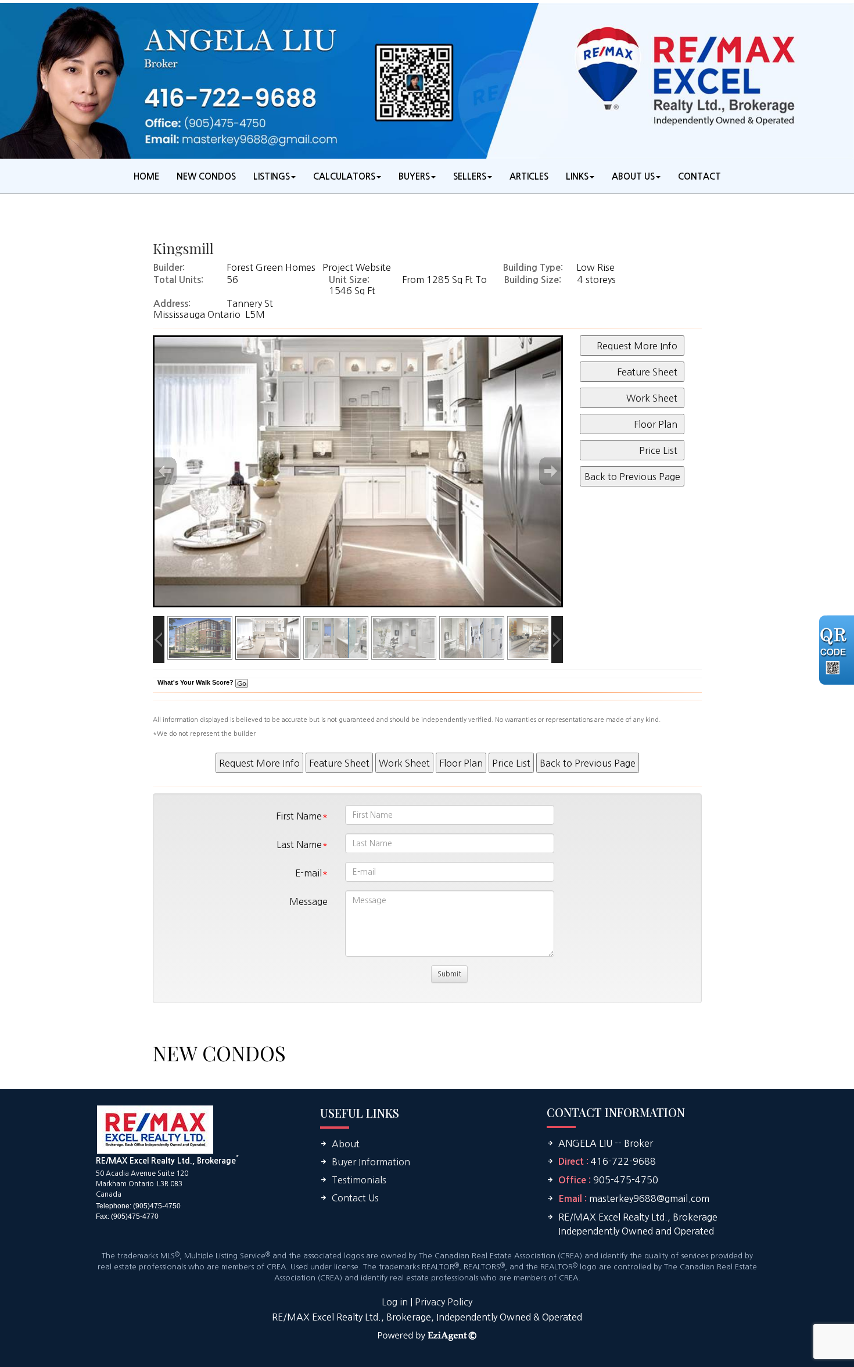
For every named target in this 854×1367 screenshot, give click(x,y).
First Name (299, 816)
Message (308, 901)
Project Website (356, 267)
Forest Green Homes (271, 267)
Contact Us (355, 1198)
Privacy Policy (443, 1302)
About (346, 1143)
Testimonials (359, 1180)
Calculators (344, 176)
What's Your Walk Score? (196, 682)
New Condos (206, 176)
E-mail (308, 873)
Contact (699, 176)
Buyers (414, 176)
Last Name (299, 844)
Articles (528, 176)
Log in (395, 1302)
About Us (633, 176)
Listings (271, 176)
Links (577, 176)
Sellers (469, 176)
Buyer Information (371, 1161)
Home (146, 176)
